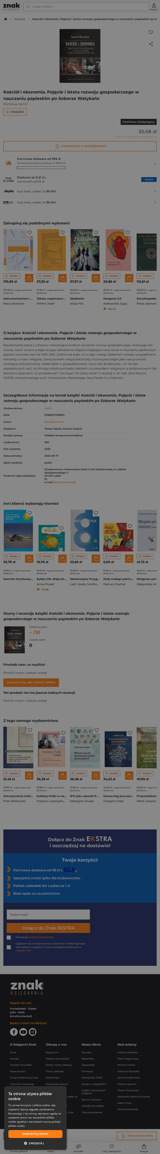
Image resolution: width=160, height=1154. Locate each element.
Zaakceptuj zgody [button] (35, 1134)
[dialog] (35, 1118)
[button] (35, 1143)
